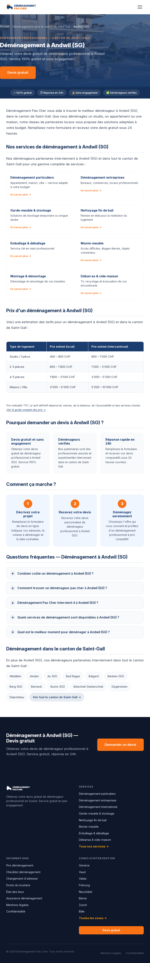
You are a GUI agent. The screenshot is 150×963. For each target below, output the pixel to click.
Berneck (36, 686)
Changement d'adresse (22, 878)
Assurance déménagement (24, 898)
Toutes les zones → (93, 918)
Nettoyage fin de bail (92, 820)
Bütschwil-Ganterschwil (88, 686)
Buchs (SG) (58, 686)
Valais (83, 878)
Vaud (82, 872)
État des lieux (15, 891)
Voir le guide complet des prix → (26, 409)
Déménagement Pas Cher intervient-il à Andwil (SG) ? (57, 603)
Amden (34, 676)
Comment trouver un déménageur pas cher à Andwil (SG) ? (62, 588)
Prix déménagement (19, 865)
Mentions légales (17, 905)
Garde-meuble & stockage (96, 813)
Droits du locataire (18, 885)
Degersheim (119, 686)
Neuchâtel (85, 891)
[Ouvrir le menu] (140, 7)
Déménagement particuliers (97, 793)
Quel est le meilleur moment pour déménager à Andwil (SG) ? (63, 632)
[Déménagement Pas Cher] (25, 7)
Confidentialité (15, 911)
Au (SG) (52, 676)
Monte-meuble (89, 826)
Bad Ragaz (73, 676)
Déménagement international (98, 806)
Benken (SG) (116, 676)
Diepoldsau (17, 697)
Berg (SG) (16, 686)
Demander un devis (120, 745)
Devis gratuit (17, 72)
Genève (84, 865)
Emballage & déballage (94, 833)
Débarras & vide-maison (95, 839)
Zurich (83, 905)
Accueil (4, 26)
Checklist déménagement (23, 872)
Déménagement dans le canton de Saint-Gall (41, 26)
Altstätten (15, 676)
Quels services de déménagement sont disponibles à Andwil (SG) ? (68, 617)
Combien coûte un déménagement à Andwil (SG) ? (55, 573)
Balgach (94, 676)
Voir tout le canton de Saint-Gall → (57, 697)
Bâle (82, 911)
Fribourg (84, 885)
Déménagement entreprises (97, 800)
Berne (83, 898)
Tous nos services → (94, 846)
